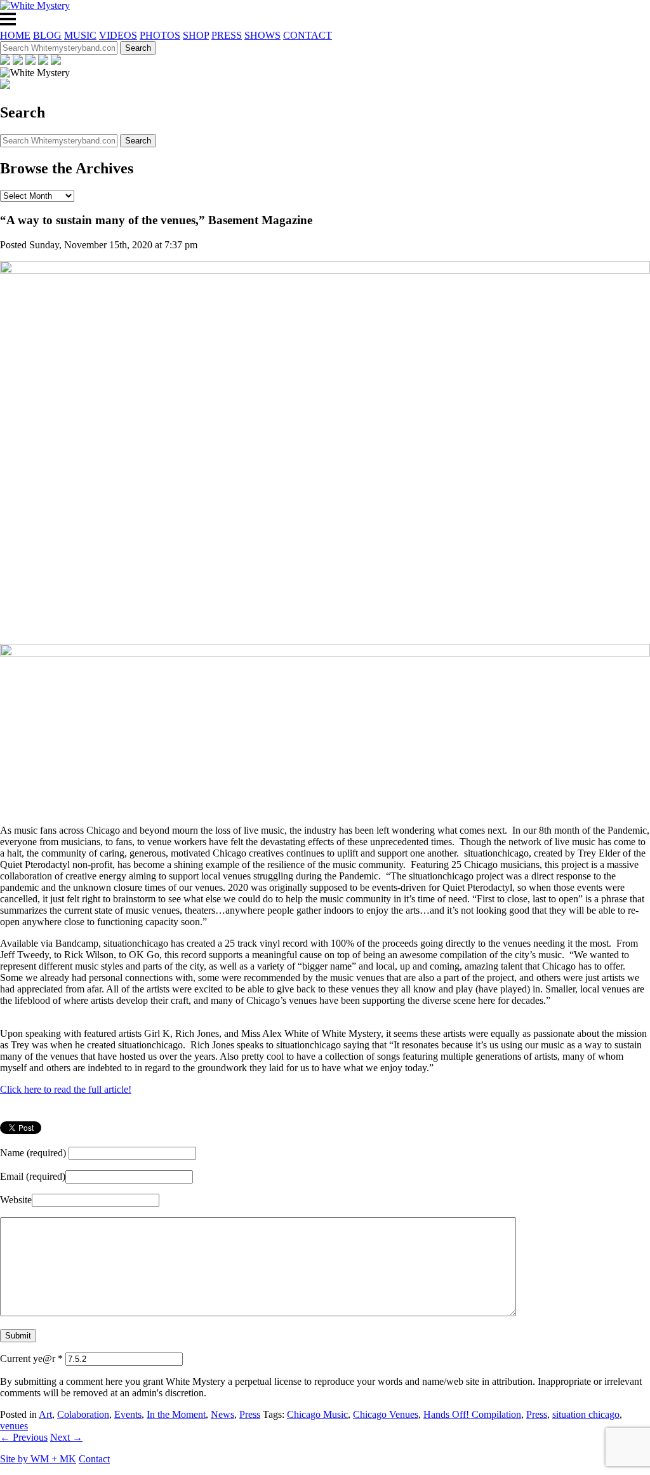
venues (14, 1425)
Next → (66, 1437)
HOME (15, 35)
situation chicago (586, 1414)
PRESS (226, 35)
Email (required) (32, 1176)
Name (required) (33, 1152)
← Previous (24, 1437)
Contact (94, 1458)
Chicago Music (317, 1414)
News (222, 1414)
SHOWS (262, 35)
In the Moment (176, 1414)
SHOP (196, 35)
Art (45, 1414)
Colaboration (83, 1414)
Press (249, 1414)
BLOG (47, 35)
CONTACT (307, 35)
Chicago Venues (385, 1414)
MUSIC (80, 35)
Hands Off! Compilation (472, 1414)
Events (128, 1414)
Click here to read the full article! (65, 1089)
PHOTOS (160, 35)
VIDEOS (118, 35)
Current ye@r (31, 1358)
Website (16, 1199)
